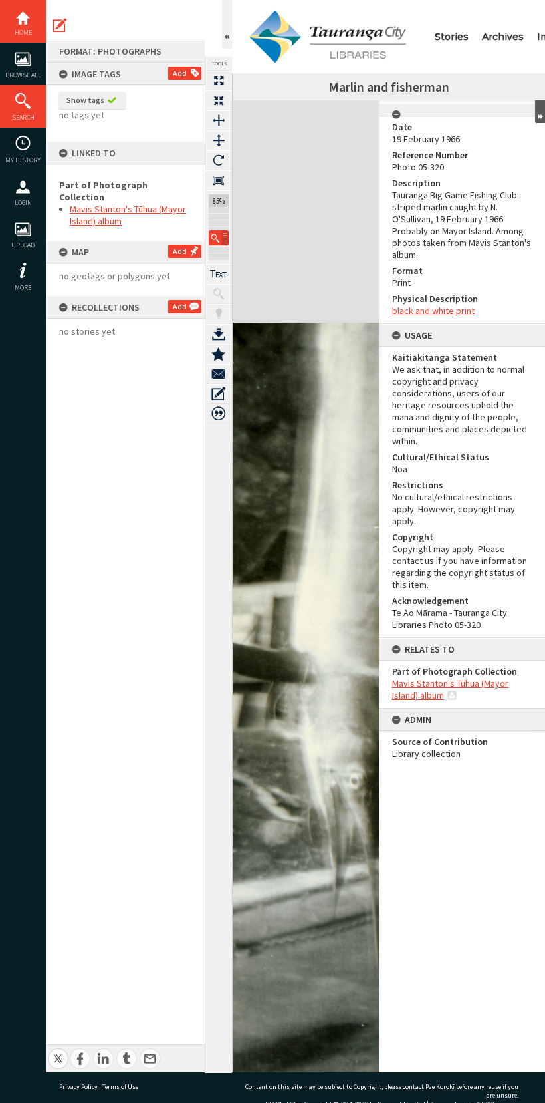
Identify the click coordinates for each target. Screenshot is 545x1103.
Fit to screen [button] (218, 100)
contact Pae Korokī (429, 1086)
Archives (503, 37)
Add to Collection (218, 354)
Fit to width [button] (218, 120)
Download (218, 334)
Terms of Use (120, 1086)
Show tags (85, 100)
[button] (219, 237)
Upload (23, 245)
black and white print (433, 311)
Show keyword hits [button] (218, 294)
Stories (452, 37)
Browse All (23, 75)
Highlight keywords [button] (218, 314)
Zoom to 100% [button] (218, 180)
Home (23, 32)
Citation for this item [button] (218, 414)
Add (180, 73)
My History (23, 160)
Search (23, 117)
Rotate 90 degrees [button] (218, 160)
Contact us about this (218, 374)
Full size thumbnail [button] (218, 80)
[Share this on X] (58, 1051)
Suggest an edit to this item (60, 25)
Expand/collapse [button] (540, 111)
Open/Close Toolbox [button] (227, 24)
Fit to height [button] (218, 140)
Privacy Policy (78, 1086)
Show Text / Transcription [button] (218, 274)
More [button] (23, 287)
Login (23, 202)
